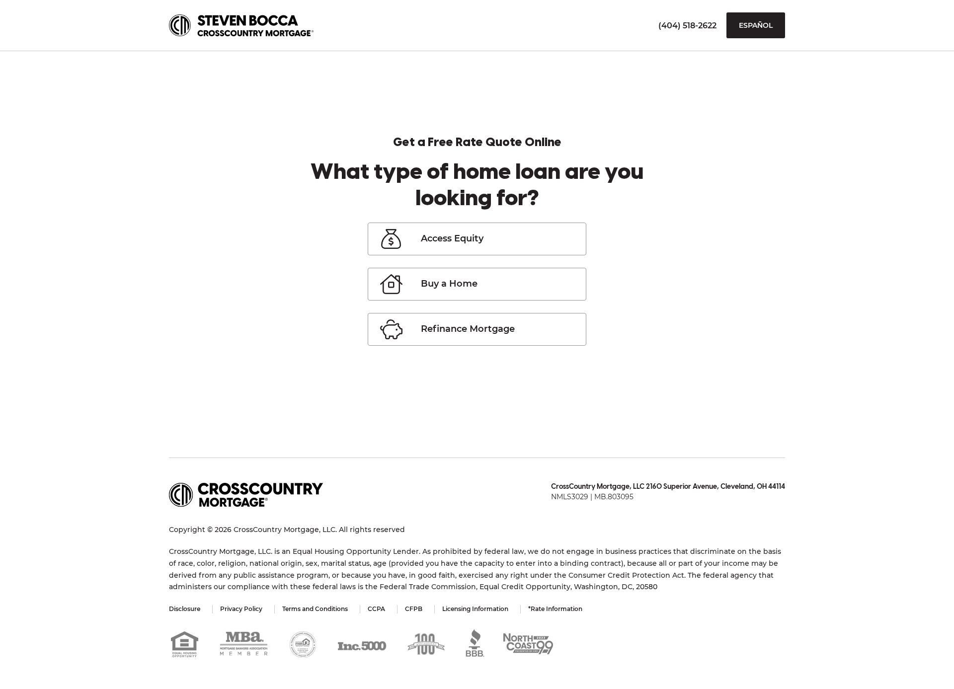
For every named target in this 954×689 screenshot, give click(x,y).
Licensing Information (475, 608)
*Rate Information (555, 608)
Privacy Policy (241, 608)
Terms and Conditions (315, 608)
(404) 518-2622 (687, 25)
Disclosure (184, 608)
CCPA (376, 608)
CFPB (413, 608)
